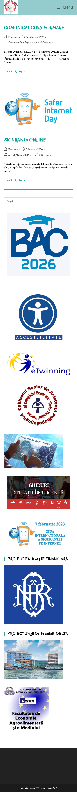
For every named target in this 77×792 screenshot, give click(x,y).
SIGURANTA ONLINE (25, 140)
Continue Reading (18, 70)
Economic (13, 37)
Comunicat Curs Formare (20, 42)
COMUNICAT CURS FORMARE (34, 28)
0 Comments (46, 42)
